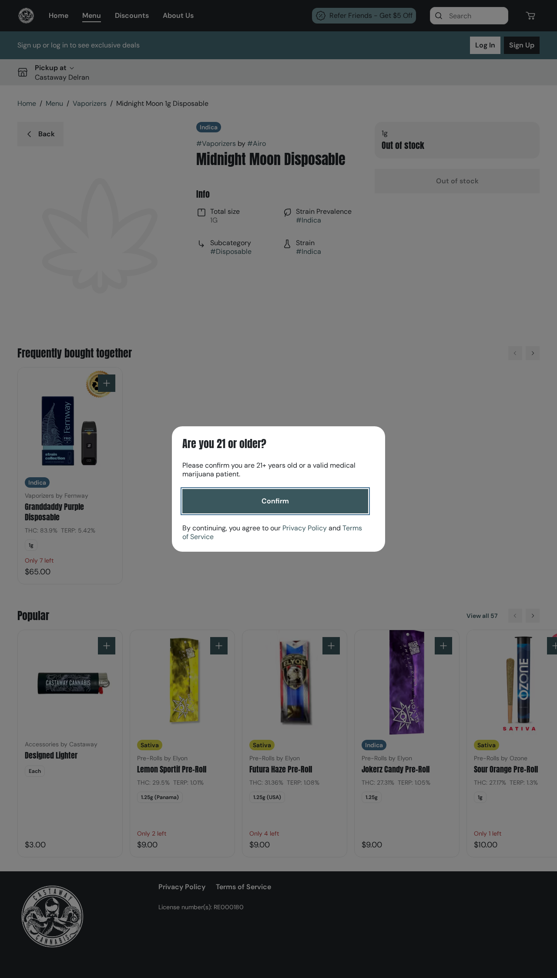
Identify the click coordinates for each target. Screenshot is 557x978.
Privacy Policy (304, 528)
